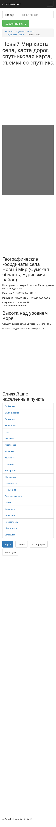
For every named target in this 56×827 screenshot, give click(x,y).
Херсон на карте (15, 23)
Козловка (9, 463)
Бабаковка (10, 406)
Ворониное (10, 425)
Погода (21, 544)
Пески (8, 502)
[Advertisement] (28, 95)
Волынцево (10, 419)
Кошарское (10, 470)
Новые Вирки (11, 489)
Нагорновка (11, 483)
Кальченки (10, 457)
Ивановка (9, 451)
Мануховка (10, 476)
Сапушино (10, 508)
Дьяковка (9, 438)
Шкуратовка (11, 528)
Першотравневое (13, 496)
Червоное (10, 515)
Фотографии (38, 544)
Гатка (7, 431)
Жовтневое (10, 444)
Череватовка (11, 521)
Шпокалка (10, 534)
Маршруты (10, 552)
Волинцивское (12, 412)
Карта (8, 544)
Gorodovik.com (11, 4)
